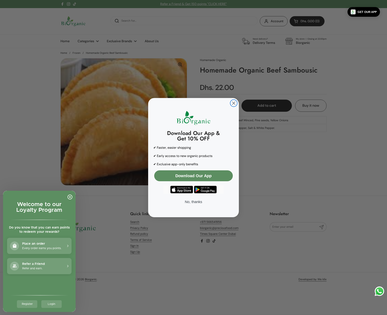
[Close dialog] (233, 103)
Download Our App (193, 176)
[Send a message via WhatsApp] (379, 291)
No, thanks (193, 202)
